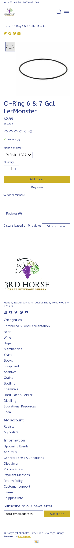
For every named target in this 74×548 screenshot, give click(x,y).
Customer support (17, 486)
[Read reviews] (16, 131)
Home (7, 26)
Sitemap (9, 492)
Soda (7, 412)
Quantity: (9, 162)
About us (10, 452)
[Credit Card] (36, 542)
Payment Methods (17, 475)
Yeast (8, 355)
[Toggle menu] (66, 11)
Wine (7, 337)
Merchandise (13, 349)
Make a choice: (13, 148)
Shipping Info (13, 498)
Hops (7, 343)
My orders (11, 432)
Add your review (56, 226)
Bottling (9, 383)
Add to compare (16, 195)
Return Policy (13, 481)
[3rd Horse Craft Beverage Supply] (9, 11)
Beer (7, 332)
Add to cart (37, 179)
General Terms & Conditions (24, 458)
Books (8, 360)
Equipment (11, 366)
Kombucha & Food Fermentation (27, 326)
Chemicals (11, 389)
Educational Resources (20, 406)
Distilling (10, 400)
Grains (8, 378)
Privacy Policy (13, 469)
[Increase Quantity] (15, 168)
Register (10, 426)
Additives (10, 372)
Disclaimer (11, 463)
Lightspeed (24, 536)
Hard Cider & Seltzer (18, 395)
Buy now (37, 187)
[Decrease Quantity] (7, 168)
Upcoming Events (16, 446)
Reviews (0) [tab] (14, 213)
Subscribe (57, 514)
